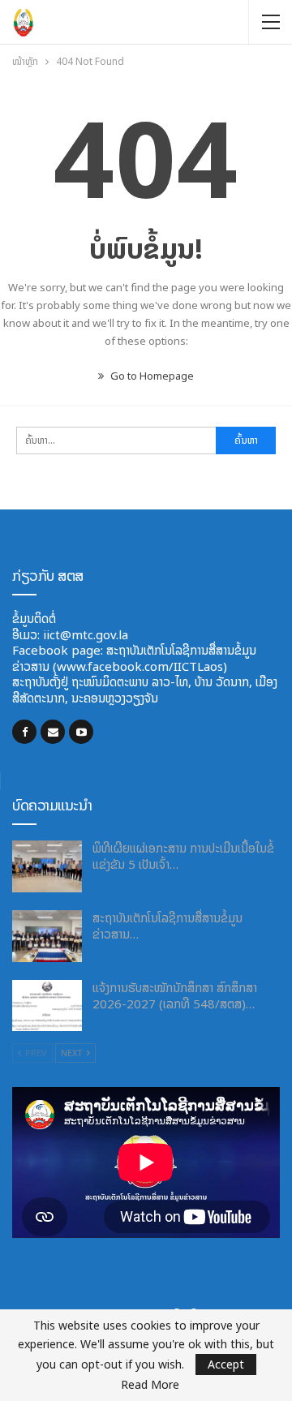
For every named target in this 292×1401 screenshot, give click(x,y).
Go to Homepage (151, 376)
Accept (226, 1364)
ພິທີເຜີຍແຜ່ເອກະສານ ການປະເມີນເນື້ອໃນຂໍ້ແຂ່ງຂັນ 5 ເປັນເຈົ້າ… (183, 856)
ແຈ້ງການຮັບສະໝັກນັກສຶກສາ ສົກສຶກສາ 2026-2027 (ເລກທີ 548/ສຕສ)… (174, 996)
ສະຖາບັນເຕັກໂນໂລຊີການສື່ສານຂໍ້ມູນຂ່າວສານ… (167, 926)
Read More (150, 1384)
